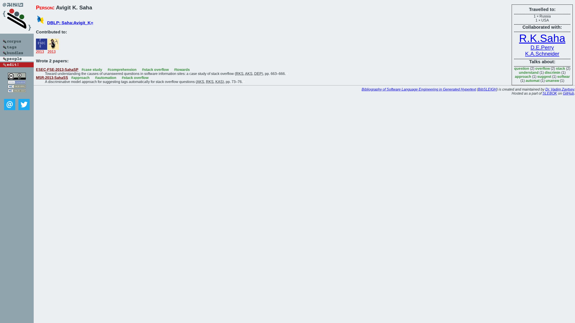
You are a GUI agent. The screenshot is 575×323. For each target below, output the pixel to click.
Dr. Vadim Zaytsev (559, 89)
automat (533, 81)
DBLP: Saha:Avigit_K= (70, 22)
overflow (542, 68)
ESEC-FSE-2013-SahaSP (57, 70)
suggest (544, 77)
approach (523, 77)
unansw (552, 81)
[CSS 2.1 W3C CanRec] (17, 96)
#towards (182, 70)
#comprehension (122, 70)
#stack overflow (155, 70)
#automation (105, 78)
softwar (563, 77)
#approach (80, 78)
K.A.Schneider (542, 54)
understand (529, 72)
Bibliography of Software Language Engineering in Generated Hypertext (419, 89)
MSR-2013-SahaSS (52, 78)
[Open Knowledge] (17, 83)
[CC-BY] (17, 78)
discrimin (552, 72)
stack (560, 68)
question (521, 68)
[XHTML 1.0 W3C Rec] (17, 87)
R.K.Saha (542, 38)
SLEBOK (549, 93)
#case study (92, 70)
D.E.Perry (542, 47)
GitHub (568, 93)
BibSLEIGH (487, 89)
